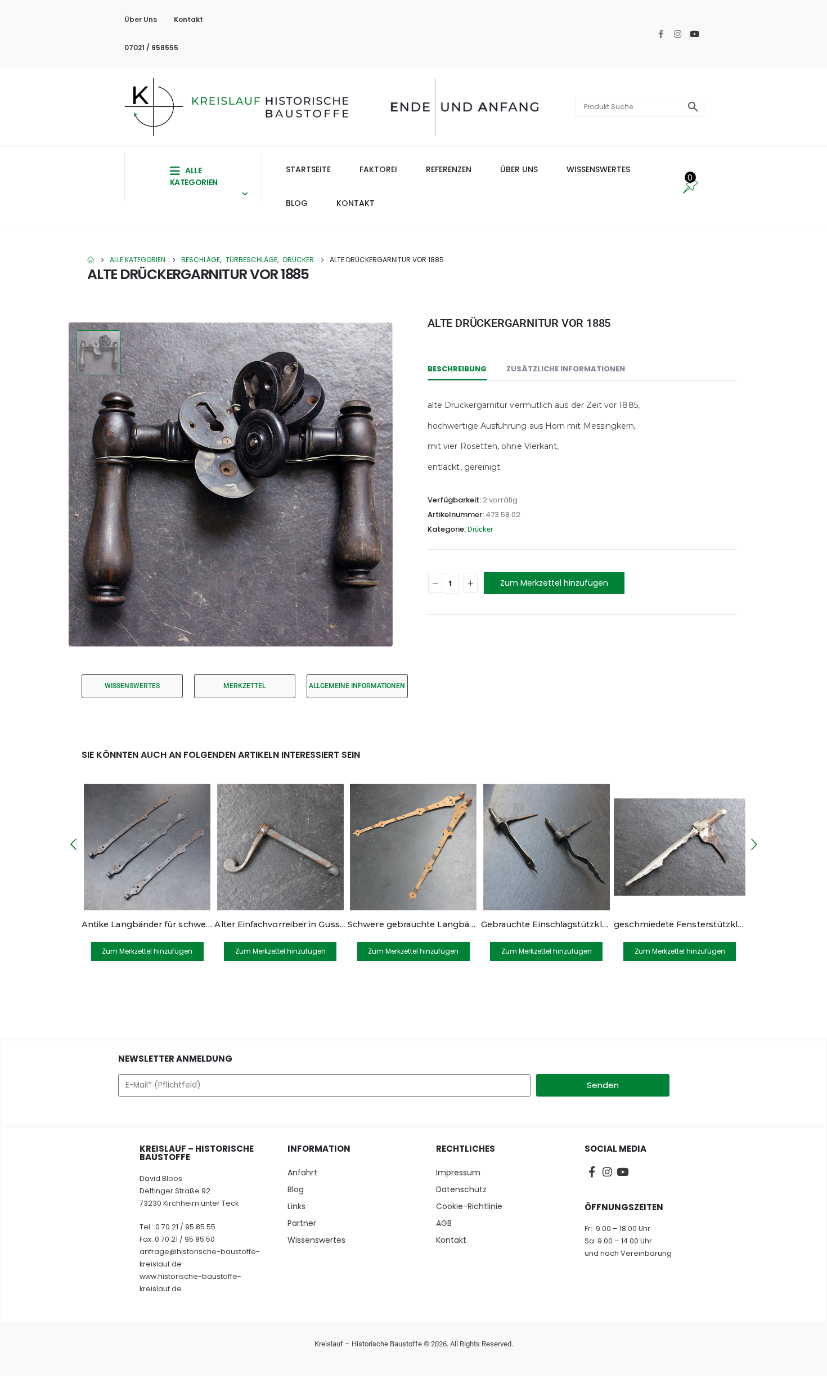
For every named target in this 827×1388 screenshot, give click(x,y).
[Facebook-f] (661, 33)
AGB (444, 1223)
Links (296, 1206)
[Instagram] (677, 33)
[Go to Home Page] (90, 260)
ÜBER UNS (519, 169)
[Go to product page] (147, 847)
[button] (73, 844)
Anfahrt (302, 1172)
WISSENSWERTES (598, 169)
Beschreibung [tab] (457, 368)
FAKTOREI (378, 169)
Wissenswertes (316, 1240)
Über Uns (140, 19)
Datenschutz (461, 1189)
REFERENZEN (448, 169)
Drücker (480, 529)
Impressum (458, 1172)
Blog (295, 1189)
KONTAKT (355, 203)
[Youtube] (694, 33)
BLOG (297, 203)
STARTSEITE (308, 169)
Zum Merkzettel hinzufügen (554, 583)
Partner (301, 1223)
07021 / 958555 (151, 47)
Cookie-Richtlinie (469, 1206)
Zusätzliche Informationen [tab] (565, 368)
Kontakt (188, 19)
